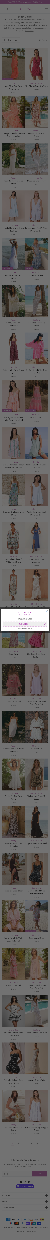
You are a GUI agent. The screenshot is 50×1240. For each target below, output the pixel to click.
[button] (25, 624)
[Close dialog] (47, 611)
